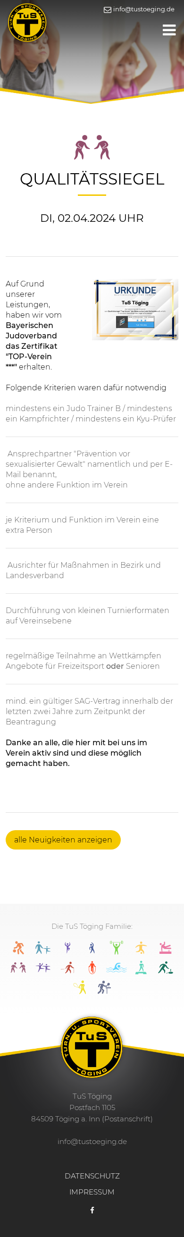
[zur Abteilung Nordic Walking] (67, 971)
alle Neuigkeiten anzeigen (63, 839)
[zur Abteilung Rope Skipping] (92, 971)
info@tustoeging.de (143, 9)
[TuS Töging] (27, 21)
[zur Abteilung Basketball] (18, 951)
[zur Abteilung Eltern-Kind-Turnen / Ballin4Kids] (43, 951)
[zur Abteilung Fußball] (141, 951)
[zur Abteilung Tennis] (79, 991)
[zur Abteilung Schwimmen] (116, 971)
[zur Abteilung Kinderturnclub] (43, 971)
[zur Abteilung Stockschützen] (165, 971)
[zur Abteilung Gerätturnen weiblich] (165, 951)
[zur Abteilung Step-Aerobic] (141, 971)
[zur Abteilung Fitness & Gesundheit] (116, 951)
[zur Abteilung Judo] (18, 971)
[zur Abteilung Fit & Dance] (67, 951)
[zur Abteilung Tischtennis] (104, 991)
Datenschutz (92, 1175)
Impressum (92, 1191)
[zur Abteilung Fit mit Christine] (92, 951)
